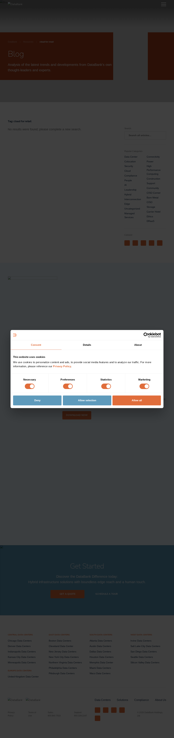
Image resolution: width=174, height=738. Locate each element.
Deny (37, 400)
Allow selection (87, 400)
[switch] (68, 386)
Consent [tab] (36, 344)
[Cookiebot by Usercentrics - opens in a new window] (146, 335)
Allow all (137, 400)
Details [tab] (87, 344)
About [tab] (138, 344)
